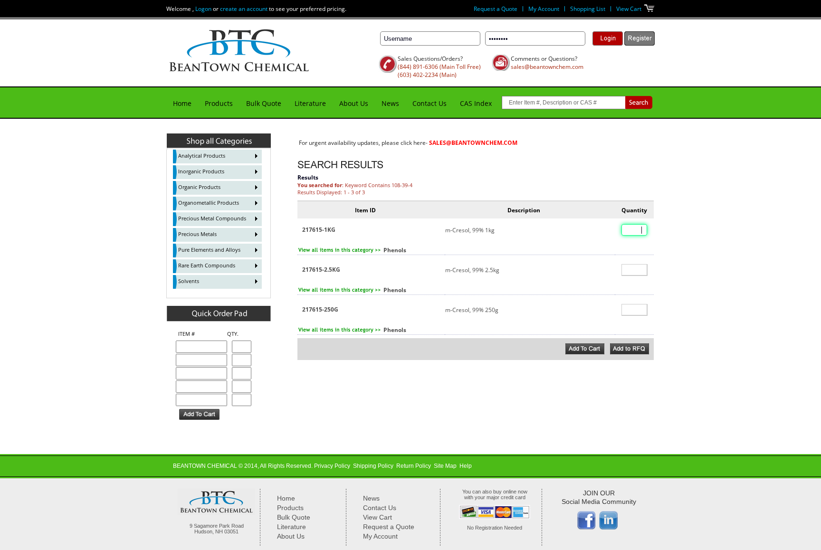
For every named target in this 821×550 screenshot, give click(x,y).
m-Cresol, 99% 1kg (470, 230)
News (390, 103)
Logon (203, 9)
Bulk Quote (263, 103)
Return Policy (413, 466)
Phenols (394, 250)
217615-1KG (318, 230)
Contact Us (429, 103)
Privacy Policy (332, 466)
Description (523, 210)
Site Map (445, 466)
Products (219, 103)
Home (182, 103)
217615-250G (320, 309)
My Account (543, 9)
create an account (243, 9)
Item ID (365, 210)
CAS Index (476, 103)
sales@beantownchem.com (547, 67)
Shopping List (587, 9)
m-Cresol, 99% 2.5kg (472, 270)
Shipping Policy (373, 466)
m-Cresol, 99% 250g (471, 310)
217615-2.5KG (321, 270)
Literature (310, 103)
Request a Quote (495, 9)
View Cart (628, 9)
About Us (353, 103)
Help (465, 466)
